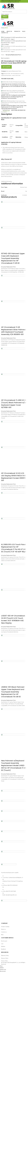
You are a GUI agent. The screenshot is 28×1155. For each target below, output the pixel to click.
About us (3, 929)
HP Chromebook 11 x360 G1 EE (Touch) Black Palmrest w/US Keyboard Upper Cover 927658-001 (14, 404)
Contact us (4, 932)
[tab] (6, 110)
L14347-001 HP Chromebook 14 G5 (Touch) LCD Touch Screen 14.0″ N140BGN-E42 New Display (13, 619)
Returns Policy (4, 958)
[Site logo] (8, 6)
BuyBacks (3, 949)
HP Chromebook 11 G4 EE (17, 73)
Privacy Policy (4, 960)
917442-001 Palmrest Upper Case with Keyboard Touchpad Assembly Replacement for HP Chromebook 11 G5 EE (13, 258)
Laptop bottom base (6, 75)
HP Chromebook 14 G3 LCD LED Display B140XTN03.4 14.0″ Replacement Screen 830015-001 (14, 477)
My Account (4, 941)
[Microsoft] (14, 825)
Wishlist (3, 946)
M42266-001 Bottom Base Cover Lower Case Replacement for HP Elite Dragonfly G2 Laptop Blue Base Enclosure (13, 107)
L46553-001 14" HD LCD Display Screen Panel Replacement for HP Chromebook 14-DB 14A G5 (13, 86)
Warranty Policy (5, 955)
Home (2, 54)
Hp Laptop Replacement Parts (13, 54)
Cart (2, 943)
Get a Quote (6, 66)
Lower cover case (16, 75)
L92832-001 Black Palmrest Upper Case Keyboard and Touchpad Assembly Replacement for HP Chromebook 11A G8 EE (12, 692)
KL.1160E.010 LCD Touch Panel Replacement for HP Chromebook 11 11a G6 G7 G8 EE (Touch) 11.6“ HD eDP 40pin (14, 548)
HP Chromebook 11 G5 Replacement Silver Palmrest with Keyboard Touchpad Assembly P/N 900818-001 (13, 331)
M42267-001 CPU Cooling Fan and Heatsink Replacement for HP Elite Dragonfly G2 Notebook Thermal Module (13, 96)
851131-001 (7, 73)
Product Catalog (5, 926)
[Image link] (8, 866)
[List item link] (14, 886)
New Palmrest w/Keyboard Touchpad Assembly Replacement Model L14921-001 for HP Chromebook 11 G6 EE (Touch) (13, 765)
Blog (2, 934)
